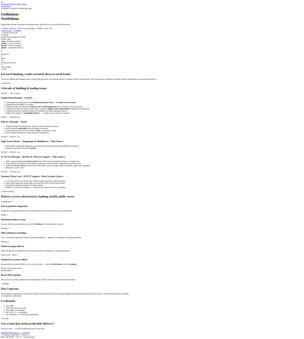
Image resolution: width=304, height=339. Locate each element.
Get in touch (5, 6)
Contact (24, 4)
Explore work (7, 31)
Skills (18, 4)
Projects (13, 4)
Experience (5, 4)
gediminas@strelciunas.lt (11, 333)
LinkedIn (17, 31)
